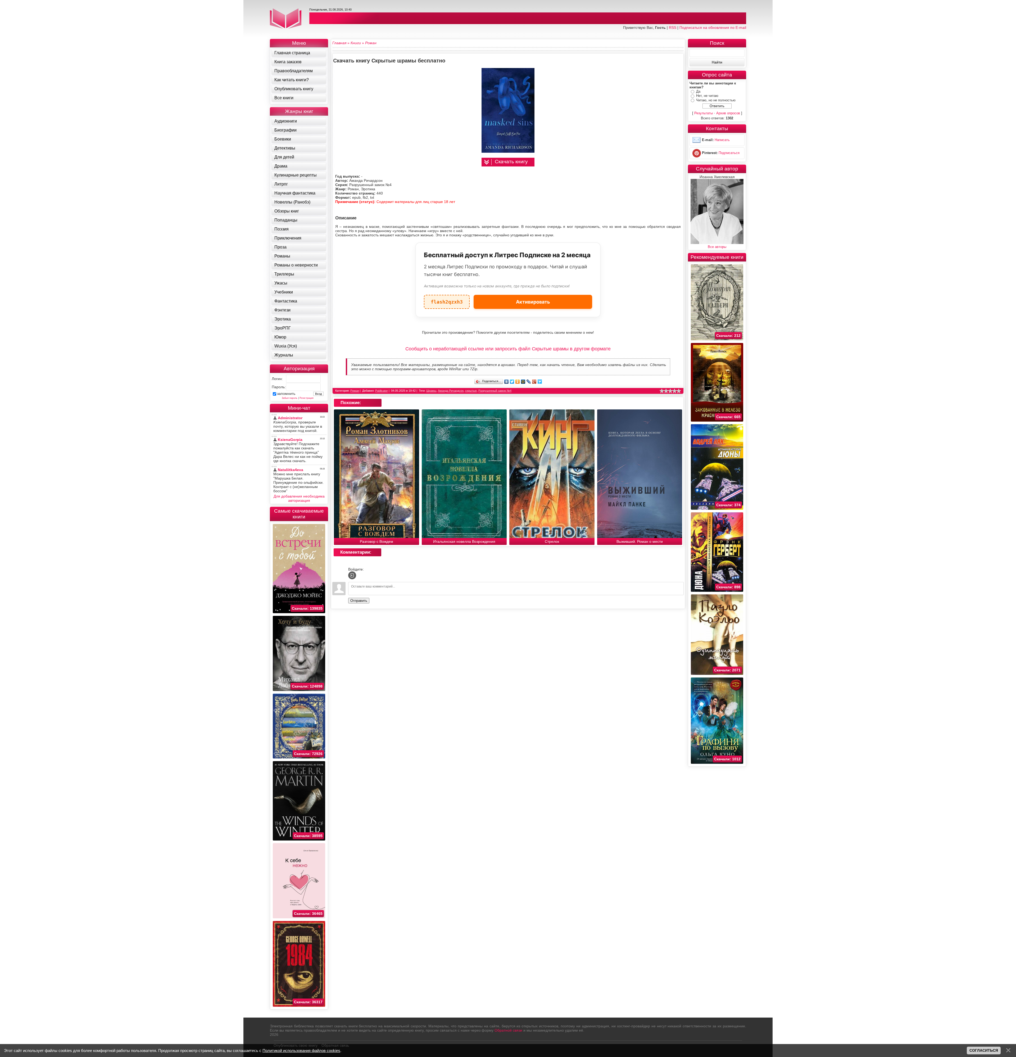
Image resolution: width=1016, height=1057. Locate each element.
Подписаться (729, 153)
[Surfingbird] (540, 381)
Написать (722, 140)
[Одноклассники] (517, 381)
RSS (672, 27)
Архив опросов (728, 113)
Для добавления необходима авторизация (299, 498)
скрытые (471, 390)
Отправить (358, 601)
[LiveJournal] (529, 381)
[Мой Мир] (523, 381)
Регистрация (307, 398)
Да (698, 91)
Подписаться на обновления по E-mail (712, 27)
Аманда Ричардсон (451, 390)
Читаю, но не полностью (716, 100)
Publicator (381, 390)
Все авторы (717, 247)
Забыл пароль (289, 398)
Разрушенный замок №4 (494, 390)
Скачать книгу (511, 161)
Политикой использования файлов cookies (301, 1050)
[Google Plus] (534, 381)
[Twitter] (512, 381)
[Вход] (352, 575)
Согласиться (983, 1050)
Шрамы (431, 390)
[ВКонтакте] (506, 381)
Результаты (703, 113)
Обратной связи (508, 1030)
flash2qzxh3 (447, 300)
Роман (354, 390)
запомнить (286, 393)
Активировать (533, 302)
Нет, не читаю (707, 96)
